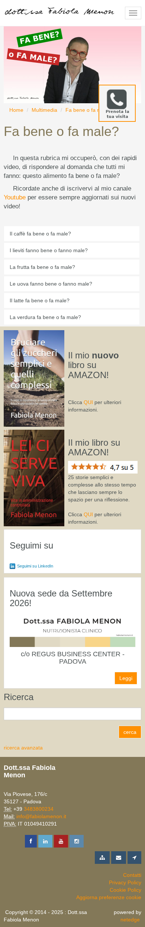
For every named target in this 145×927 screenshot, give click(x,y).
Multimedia (44, 110)
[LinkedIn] (45, 841)
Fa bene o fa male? (88, 110)
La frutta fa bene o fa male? (42, 267)
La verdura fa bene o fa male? (45, 317)
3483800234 (39, 809)
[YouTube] (61, 841)
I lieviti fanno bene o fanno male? (49, 250)
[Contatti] (118, 857)
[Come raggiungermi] (134, 857)
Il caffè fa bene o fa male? (40, 234)
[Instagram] (77, 841)
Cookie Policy (125, 890)
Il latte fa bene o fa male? (40, 300)
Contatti (132, 875)
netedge (130, 920)
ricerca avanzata (23, 748)
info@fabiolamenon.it (41, 816)
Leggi (125, 678)
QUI (88, 402)
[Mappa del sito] (102, 857)
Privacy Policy (125, 882)
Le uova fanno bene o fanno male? (51, 284)
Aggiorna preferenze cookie (108, 897)
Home (16, 110)
